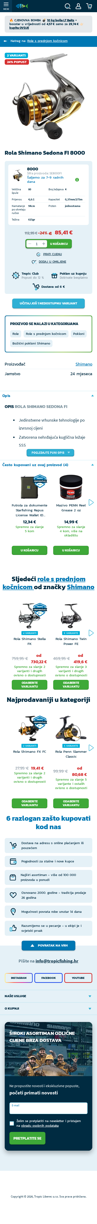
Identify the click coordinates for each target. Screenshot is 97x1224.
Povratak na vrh (53, 945)
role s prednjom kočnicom (44, 583)
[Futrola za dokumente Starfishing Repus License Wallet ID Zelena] (29, 489)
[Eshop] (22, 6)
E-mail (15, 1105)
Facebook (48, 978)
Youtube (78, 978)
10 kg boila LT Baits (60, 20)
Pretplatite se (27, 1138)
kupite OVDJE (19, 28)
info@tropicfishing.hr (57, 961)
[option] (48, 96)
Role (15, 333)
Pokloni (78, 333)
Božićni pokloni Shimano (31, 343)
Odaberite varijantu (29, 685)
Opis (6, 395)
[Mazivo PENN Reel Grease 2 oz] (71, 489)
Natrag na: (39, 40)
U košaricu (59, 244)
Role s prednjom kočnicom (46, 333)
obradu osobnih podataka (40, 1125)
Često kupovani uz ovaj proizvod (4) (35, 465)
